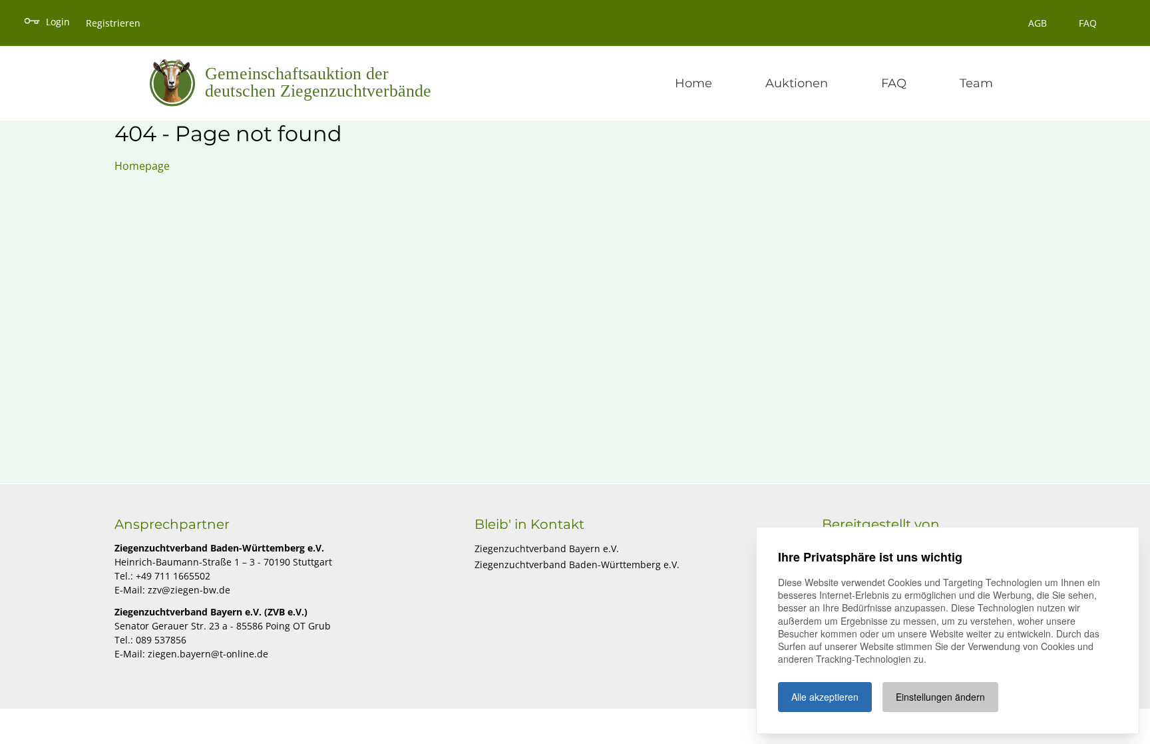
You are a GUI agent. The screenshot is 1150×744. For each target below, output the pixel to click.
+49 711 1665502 (173, 575)
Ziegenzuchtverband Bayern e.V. (547, 548)
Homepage (142, 166)
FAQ (1088, 23)
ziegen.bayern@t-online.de (208, 653)
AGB (1037, 23)
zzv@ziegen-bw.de (189, 589)
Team (976, 83)
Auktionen (796, 83)
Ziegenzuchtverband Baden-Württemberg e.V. (577, 564)
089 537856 (161, 639)
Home (693, 83)
